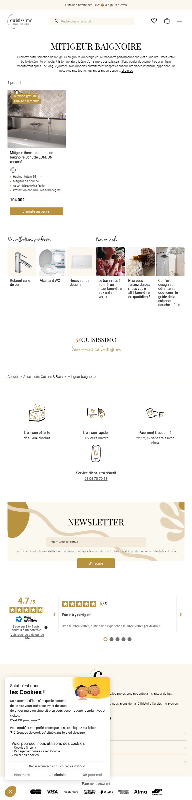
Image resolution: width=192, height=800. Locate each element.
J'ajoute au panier (36, 211)
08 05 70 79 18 (96, 478)
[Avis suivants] (180, 614)
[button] (167, 21)
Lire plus (127, 70)
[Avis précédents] (54, 614)
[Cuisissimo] (20, 21)
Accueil (13, 377)
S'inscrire (96, 563)
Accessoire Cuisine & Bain (43, 377)
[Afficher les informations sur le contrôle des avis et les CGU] (46, 627)
